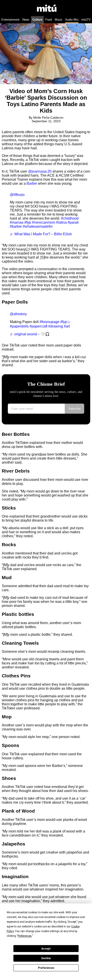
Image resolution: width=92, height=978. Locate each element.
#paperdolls (19, 326)
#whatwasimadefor (38, 226)
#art (67, 326)
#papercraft (38, 326)
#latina (61, 222)
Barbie (32, 183)
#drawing (55, 326)
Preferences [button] (25, 935)
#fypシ (65, 322)
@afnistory (18, 314)
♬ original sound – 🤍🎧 (30, 334)
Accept (46, 948)
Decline (46, 958)
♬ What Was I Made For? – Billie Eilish (41, 234)
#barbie (16, 226)
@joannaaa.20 (40, 171)
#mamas (16, 222)
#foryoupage (49, 322)
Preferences (46, 967)
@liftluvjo (17, 195)
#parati (73, 222)
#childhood (70, 218)
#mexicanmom (43, 222)
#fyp (27, 222)
